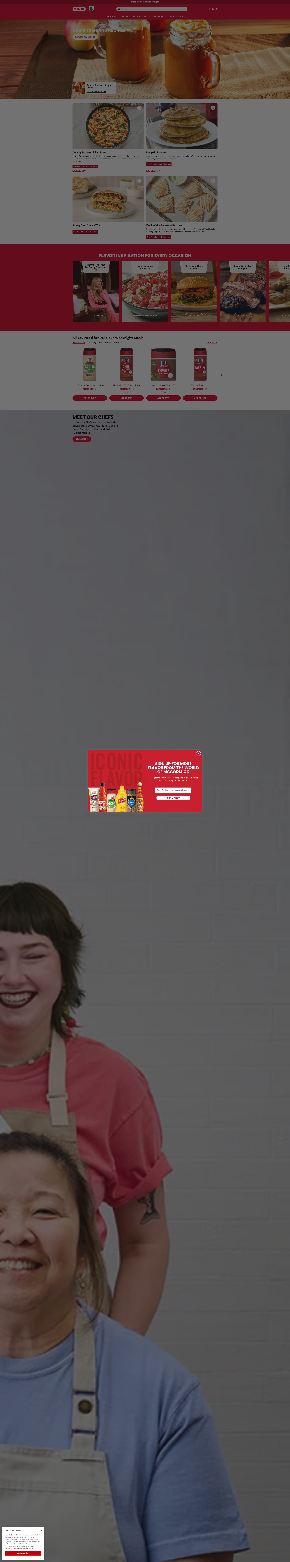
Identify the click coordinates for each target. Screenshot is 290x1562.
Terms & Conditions (27, 1548)
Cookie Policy (16, 1548)
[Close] (41, 1530)
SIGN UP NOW (173, 798)
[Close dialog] (199, 753)
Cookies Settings (23, 1553)
